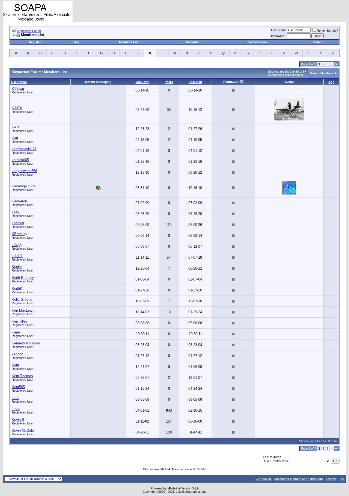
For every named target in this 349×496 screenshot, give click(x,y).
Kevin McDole (23, 431)
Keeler (17, 267)
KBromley (19, 234)
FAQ (76, 42)
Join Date (142, 82)
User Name (278, 30)
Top (342, 478)
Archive (331, 478)
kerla (15, 398)
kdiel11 (17, 256)
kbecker (18, 223)
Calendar (192, 42)
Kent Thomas (22, 376)
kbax (15, 212)
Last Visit (195, 82)
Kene (16, 332)
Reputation (231, 81)
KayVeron (19, 201)
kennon (17, 354)
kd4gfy (17, 245)
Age (331, 82)
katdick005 (20, 160)
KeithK (17, 289)
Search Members (321, 73)
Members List (129, 42)
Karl (15, 138)
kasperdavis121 (24, 149)
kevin (16, 409)
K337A (17, 108)
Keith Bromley (23, 278)
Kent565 (18, 387)
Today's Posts (257, 42)
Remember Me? (327, 30)
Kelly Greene (22, 299)
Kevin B (18, 420)
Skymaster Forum (29, 31)
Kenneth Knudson (26, 343)
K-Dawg (18, 89)
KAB (15, 127)
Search (318, 42)
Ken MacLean (23, 310)
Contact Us (263, 478)
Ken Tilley (20, 321)
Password (277, 35)
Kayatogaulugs (23, 186)
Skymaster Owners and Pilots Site (298, 478)
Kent (15, 365)
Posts (169, 82)
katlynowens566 (24, 171)
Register (35, 42)
